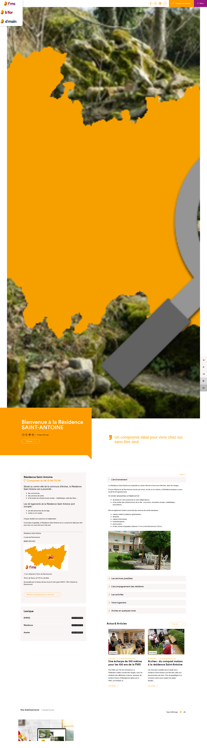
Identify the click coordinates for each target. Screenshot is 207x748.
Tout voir (175, 624)
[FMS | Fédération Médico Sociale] (12, 6)
